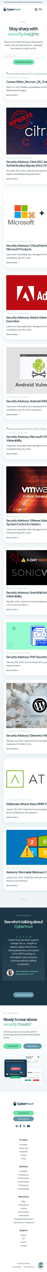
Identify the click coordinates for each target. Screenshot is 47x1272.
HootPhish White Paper (23, 1219)
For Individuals (23, 1189)
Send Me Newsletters (23, 62)
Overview (23, 1144)
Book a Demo (32, 1046)
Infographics (23, 1205)
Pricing (23, 1155)
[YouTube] (28, 1126)
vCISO (23, 1158)
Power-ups (23, 1148)
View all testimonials (23, 995)
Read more (12, 95)
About (23, 1235)
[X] (24, 1126)
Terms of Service (29, 1267)
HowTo (23, 1242)
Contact (23, 1246)
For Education (23, 1178)
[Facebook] (20, 1126)
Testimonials (23, 1215)
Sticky (30, 241)
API (23, 1238)
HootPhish (23, 1151)
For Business (24, 1175)
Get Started (13, 1046)
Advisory (21, 78)
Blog (26, 78)
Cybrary (23, 1208)
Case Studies (23, 1212)
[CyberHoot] (12, 9)
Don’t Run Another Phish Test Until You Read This (23, 2)
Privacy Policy (16, 1267)
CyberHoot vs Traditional (23, 1222)
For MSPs (23, 1171)
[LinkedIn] (17, 1126)
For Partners (23, 1185)
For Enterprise (23, 1182)
